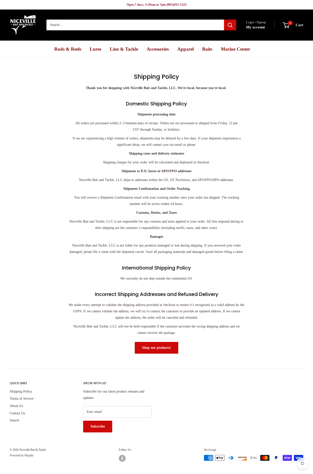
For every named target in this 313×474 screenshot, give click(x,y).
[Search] (230, 25)
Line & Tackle (124, 49)
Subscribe (97, 426)
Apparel (185, 49)
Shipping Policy (21, 391)
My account (255, 27)
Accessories (158, 49)
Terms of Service (22, 398)
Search (14, 420)
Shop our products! (156, 348)
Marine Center (235, 49)
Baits (207, 49)
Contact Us (17, 413)
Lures (95, 49)
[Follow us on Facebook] (122, 458)
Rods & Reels (67, 49)
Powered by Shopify (22, 455)
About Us (16, 406)
